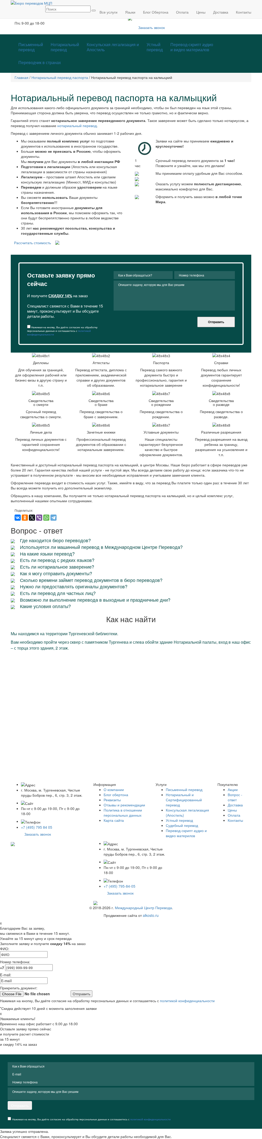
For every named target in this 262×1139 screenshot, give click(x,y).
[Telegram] (53, 518)
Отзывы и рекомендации (124, 804)
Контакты (235, 820)
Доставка (235, 804)
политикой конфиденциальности (187, 1000)
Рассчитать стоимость (32, 242)
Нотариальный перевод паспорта (59, 77)
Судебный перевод (182, 825)
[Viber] (39, 518)
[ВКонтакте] (18, 518)
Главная (21, 77)
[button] (113, 47)
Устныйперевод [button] (155, 47)
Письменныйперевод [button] (30, 47)
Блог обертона (116, 794)
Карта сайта (114, 820)
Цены (232, 810)
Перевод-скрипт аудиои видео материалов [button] (191, 47)
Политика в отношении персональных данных (123, 812)
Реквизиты (112, 799)
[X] (32, 518)
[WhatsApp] (46, 518)
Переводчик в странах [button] (39, 62)
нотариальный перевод (77, 125)
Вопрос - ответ (235, 797)
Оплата (234, 815)
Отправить (216, 322)
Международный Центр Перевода (143, 907)
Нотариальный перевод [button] (65, 47)
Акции (233, 789)
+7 (2, 967)
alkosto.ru (151, 915)
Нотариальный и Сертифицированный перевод (184, 799)
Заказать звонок (151, 27)
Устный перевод (179, 820)
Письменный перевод (184, 789)
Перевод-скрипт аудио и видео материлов (186, 833)
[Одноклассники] (25, 518)
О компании (114, 789)
